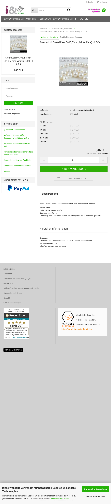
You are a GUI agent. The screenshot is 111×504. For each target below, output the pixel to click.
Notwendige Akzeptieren (95, 489)
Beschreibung (50, 193)
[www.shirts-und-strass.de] (14, 10)
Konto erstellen (10, 109)
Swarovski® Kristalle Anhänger (20, 19)
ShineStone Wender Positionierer (17, 166)
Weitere (84, 19)
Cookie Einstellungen (12, 303)
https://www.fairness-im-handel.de (76, 329)
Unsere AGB (8, 283)
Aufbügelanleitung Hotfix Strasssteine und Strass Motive (16, 136)
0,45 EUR (18, 70)
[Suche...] (68, 10)
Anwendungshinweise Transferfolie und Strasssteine (18, 153)
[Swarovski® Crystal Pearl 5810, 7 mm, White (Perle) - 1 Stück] (73, 68)
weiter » (44, 37)
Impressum (8, 273)
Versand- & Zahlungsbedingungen (17, 278)
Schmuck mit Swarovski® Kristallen (58, 19)
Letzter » (54, 37)
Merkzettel (103, 2)
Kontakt (6, 298)
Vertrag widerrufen (13, 350)
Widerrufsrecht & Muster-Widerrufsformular (21, 288)
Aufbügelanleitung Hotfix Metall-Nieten (17, 144)
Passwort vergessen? (12, 113)
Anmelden (18, 103)
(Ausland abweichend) (86, 110)
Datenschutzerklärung (59, 498)
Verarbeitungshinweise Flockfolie (17, 160)
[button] (44, 160)
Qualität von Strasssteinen (14, 130)
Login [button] (90, 2)
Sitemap (7, 171)
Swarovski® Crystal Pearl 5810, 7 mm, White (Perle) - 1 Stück (18, 61)
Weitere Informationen (96, 496)
